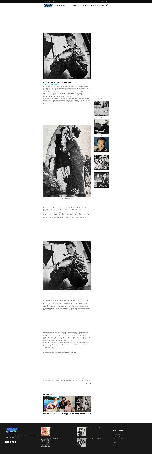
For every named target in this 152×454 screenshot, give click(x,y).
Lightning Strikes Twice (77, 378)
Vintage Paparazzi (59, 381)
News (47, 380)
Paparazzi (67, 380)
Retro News (74, 380)
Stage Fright (84, 380)
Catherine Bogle (48, 378)
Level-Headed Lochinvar (67, 378)
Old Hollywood (52, 380)
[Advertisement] (76, 18)
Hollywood (51, 84)
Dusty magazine (55, 378)
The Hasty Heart (49, 381)
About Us (114, 449)
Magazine (84, 378)
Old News (63, 380)
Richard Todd (78, 380)
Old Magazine (57, 380)
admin (56, 84)
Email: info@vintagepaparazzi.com (120, 438)
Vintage (54, 381)
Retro (70, 380)
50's (44, 378)
